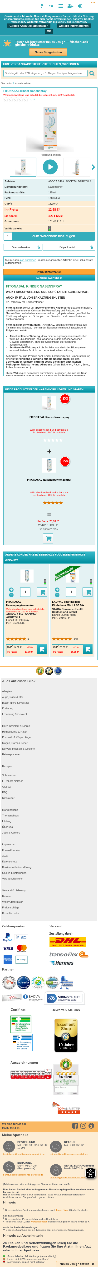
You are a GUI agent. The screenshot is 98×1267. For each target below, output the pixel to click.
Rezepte (7, 766)
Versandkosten (39, 1221)
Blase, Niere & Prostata (15, 702)
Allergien (7, 691)
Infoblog (6, 821)
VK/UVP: (43, 525)
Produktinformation (49, 271)
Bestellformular (10, 913)
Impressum (8, 844)
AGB (5, 855)
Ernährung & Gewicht (14, 714)
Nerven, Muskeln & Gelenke (18, 748)
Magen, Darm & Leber (15, 743)
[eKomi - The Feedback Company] (40, 671)
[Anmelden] (80, 6)
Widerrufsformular (12, 901)
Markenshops (10, 809)
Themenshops (10, 815)
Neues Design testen (48, 52)
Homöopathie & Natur (14, 731)
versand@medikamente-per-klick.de (69, 1177)
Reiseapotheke (11, 754)
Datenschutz (9, 861)
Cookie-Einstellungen (14, 872)
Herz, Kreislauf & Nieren (16, 726)
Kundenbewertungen (49, 277)
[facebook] (76, 1125)
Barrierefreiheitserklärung (16, 867)
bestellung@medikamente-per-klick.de (24, 1154)
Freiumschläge (10, 907)
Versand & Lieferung (13, 890)
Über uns (7, 826)
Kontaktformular (11, 850)
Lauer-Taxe (62, 1210)
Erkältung (7, 708)
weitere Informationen (73, 25)
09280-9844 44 (11, 1127)
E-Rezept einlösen (12, 780)
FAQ (4, 792)
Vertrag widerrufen (12, 878)
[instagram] (84, 1125)
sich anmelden (28, 260)
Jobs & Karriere (11, 832)
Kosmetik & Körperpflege (16, 737)
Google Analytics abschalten (29, 25)
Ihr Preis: (43, 521)
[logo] (5, 7)
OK (49, 31)
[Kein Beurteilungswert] (16, 99)
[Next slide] (93, 167)
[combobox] (45, 73)
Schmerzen (8, 775)
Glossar (6, 786)
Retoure (6, 896)
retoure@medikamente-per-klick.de (69, 1154)
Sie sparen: (46, 529)
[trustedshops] (49, 671)
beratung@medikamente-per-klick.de (23, 1174)
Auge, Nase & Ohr (12, 697)
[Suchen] (91, 73)
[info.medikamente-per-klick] (92, 1125)
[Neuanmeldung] (70, 6)
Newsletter (8, 798)
